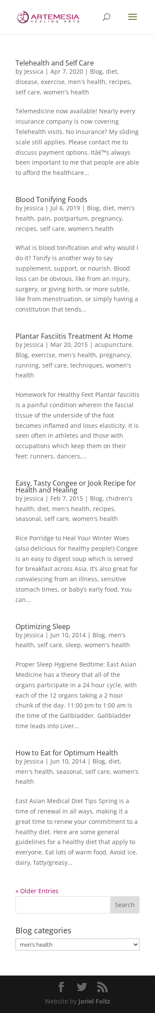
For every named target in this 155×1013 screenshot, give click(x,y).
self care (28, 92)
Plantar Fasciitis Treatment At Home (74, 336)
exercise (53, 82)
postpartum (71, 218)
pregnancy (106, 218)
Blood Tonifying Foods (51, 199)
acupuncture (113, 344)
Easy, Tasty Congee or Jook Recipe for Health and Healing (76, 486)
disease (26, 82)
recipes (119, 82)
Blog (96, 71)
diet (111, 71)
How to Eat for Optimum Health (67, 752)
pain (43, 218)
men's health (86, 82)
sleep (73, 645)
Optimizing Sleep (43, 626)
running (27, 365)
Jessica (33, 71)
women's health (66, 92)
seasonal (28, 518)
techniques (86, 365)
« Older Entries (37, 891)
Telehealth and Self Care (55, 63)
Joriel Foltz (94, 1001)
